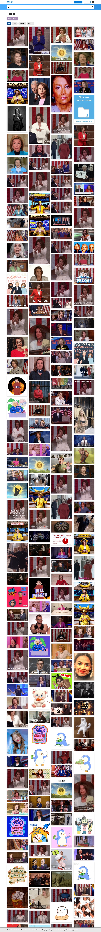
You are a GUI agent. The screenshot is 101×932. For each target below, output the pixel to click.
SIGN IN (87, 2)
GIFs (15, 23)
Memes (30, 23)
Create (79, 2)
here (78, 930)
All (9, 23)
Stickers (22, 23)
